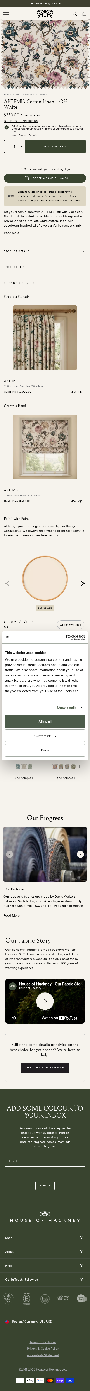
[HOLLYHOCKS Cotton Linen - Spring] (55, 766)
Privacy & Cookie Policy (43, 1348)
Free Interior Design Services (45, 3)
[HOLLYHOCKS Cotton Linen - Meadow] (73, 766)
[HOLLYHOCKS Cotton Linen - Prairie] (67, 766)
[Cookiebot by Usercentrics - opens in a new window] (66, 637)
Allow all (45, 721)
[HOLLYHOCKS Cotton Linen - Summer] (61, 766)
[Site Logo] (45, 13)
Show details (66, 708)
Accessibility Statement (43, 1355)
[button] (83, 583)
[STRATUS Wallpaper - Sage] (30, 766)
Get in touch (33, 128)
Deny (45, 750)
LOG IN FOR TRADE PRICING (21, 121)
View (73, 391)
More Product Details (24, 135)
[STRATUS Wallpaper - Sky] (18, 766)
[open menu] (81, 1237)
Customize (42, 736)
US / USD (46, 1322)
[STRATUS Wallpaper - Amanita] (24, 766)
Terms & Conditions (43, 1342)
